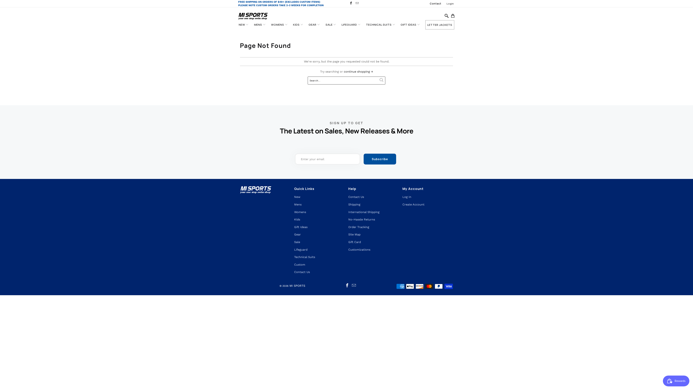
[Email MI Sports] (356, 3)
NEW (242, 25)
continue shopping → (358, 71)
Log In (406, 197)
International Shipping (364, 212)
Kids (297, 219)
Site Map (354, 234)
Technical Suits (304, 257)
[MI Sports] (253, 16)
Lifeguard (301, 249)
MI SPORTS (297, 285)
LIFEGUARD (350, 25)
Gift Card (354, 242)
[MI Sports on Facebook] (350, 3)
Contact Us (302, 272)
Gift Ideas (301, 227)
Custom (299, 264)
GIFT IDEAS (409, 25)
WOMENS (278, 25)
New (297, 197)
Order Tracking (358, 227)
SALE (329, 25)
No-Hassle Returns (361, 219)
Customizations (359, 249)
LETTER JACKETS (439, 25)
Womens (300, 212)
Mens (298, 204)
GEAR (313, 25)
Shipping (354, 204)
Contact (435, 3)
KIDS (296, 25)
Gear (297, 234)
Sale (297, 242)
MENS (258, 25)
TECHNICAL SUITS (379, 25)
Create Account (413, 204)
